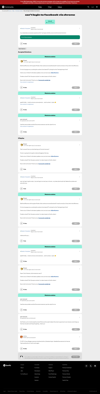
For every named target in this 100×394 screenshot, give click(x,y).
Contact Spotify (52, 377)
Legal (4, 391)
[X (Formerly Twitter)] (90, 366)
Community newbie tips (44, 80)
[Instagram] (86, 366)
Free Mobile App (52, 374)
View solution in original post (27, 82)
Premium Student (66, 377)
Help (40, 7)
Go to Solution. (28, 37)
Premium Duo (65, 371)
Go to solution (50, 22)
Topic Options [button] (22, 48)
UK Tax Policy (62, 391)
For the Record (24, 374)
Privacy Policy (22, 391)
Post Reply (75, 357)
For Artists (36, 367)
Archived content (19, 11)
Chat (49, 7)
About (22, 367)
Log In (92, 7)
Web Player (51, 371)
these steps (59, 3)
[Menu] (97, 7)
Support (50, 367)
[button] (80, 28)
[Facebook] (95, 366)
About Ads (38, 391)
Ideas (60, 7)
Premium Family (66, 374)
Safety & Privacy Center (12, 391)
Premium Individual (66, 367)
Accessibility (45, 391)
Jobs (22, 371)
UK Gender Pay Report (72, 391)
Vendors (36, 380)
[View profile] (25, 28)
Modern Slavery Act (54, 391)
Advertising (37, 374)
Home (9, 11)
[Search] (88, 7)
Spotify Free (65, 380)
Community (9, 7)
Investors (36, 377)
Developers (37, 371)
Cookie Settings (30, 391)
